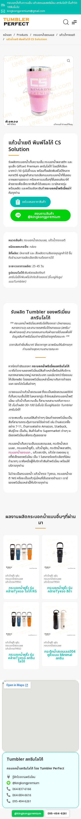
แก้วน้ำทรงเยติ (67, 35)
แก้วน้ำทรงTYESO (13, 582)
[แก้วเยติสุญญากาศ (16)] (38, 91)
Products (22, 35)
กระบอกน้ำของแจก (19, 452)
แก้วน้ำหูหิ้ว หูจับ (12, 576)
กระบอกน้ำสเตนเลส (43, 35)
